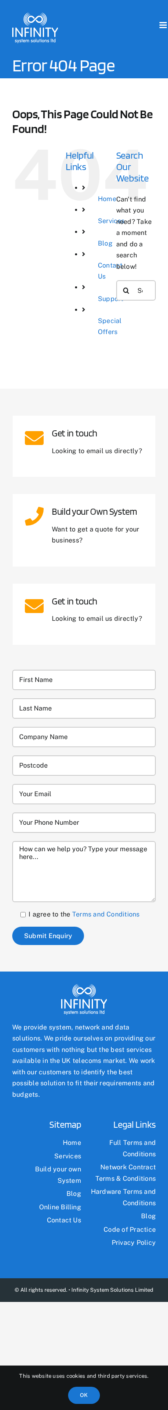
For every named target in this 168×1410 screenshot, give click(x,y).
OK (84, 1395)
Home (107, 199)
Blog (105, 243)
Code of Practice (130, 1229)
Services (67, 1156)
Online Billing (60, 1207)
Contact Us (64, 1220)
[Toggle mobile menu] (163, 25)
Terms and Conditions (106, 914)
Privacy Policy (134, 1242)
